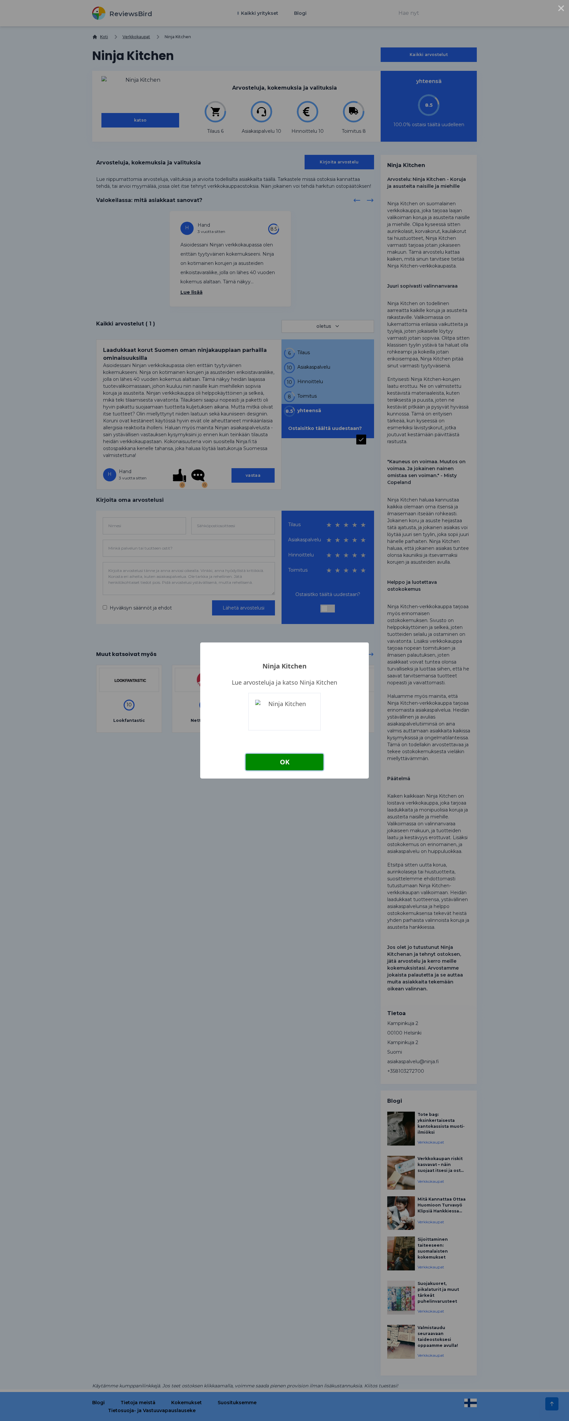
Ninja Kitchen (284, 666)
